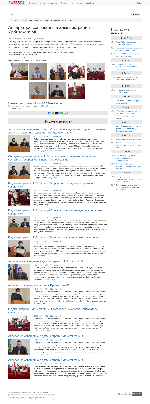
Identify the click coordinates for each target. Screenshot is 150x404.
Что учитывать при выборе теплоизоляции (126, 91)
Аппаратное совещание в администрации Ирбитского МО (45, 261)
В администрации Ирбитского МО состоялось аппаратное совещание (53, 237)
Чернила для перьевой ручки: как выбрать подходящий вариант (129, 49)
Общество (23, 20)
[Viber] (66, 113)
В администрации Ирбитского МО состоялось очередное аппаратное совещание (53, 310)
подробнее (59, 150)
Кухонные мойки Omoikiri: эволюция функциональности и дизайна (128, 166)
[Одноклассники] (53, 113)
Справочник (52, 3)
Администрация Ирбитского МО (32, 103)
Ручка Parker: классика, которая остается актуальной (128, 43)
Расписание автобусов (85, 3)
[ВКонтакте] (49, 113)
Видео (63, 3)
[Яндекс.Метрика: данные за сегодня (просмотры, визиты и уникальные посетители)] (124, 394)
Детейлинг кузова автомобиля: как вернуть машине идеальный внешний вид (128, 187)
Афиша (42, 3)
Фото (71, 3)
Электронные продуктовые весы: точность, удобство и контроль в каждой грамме (128, 179)
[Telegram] (59, 113)
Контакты (57, 399)
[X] (56, 113)
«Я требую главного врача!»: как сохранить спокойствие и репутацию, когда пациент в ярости (128, 114)
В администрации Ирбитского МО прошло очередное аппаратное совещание (50, 184)
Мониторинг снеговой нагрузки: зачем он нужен (128, 101)
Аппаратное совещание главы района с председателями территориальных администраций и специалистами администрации (56, 130)
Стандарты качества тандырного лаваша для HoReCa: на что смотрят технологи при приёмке (128, 79)
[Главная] (18, 3)
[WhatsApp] (62, 113)
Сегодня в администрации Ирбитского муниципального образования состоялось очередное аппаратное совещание (52, 157)
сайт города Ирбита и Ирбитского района (42, 399)
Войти (139, 3)
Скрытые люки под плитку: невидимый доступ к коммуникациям (126, 157)
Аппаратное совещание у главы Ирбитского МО (39, 285)
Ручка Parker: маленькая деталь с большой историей (128, 54)
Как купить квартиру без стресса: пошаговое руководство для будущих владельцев (128, 128)
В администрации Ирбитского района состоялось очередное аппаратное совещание (55, 211)
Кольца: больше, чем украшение (128, 139)
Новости (32, 3)
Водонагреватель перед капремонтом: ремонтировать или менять (127, 66)
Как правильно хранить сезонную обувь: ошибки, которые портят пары (129, 145)
